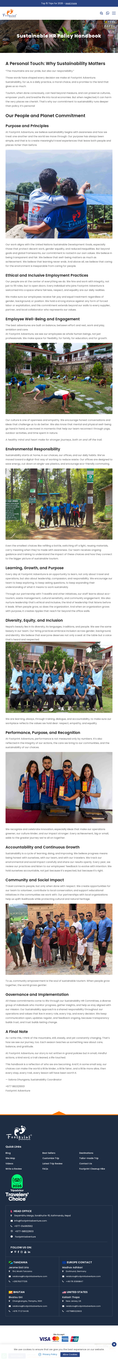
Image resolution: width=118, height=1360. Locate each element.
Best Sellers (48, 1153)
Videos (9, 1163)
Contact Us (85, 1163)
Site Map (10, 1158)
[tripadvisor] (17, 1187)
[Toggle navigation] (112, 13)
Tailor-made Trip (88, 1158)
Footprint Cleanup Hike (92, 1168)
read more (71, 3)
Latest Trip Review (52, 1163)
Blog (8, 1153)
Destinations (86, 1153)
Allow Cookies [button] (70, 1354)
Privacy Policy (50, 1354)
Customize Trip (50, 1158)
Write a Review (14, 1168)
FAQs (45, 1168)
